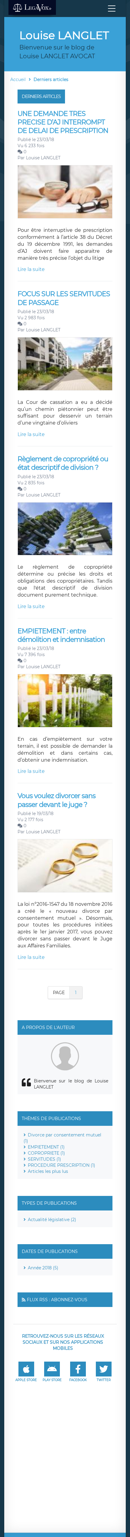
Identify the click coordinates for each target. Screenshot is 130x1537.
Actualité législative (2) (52, 1219)
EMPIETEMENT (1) (46, 1147)
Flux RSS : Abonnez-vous (57, 1299)
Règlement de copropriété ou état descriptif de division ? (63, 463)
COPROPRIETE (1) (46, 1153)
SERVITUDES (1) (44, 1159)
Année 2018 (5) (43, 1268)
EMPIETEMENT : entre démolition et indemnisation (61, 635)
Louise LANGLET (43, 158)
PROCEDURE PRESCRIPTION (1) (61, 1165)
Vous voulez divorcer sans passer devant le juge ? (57, 800)
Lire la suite (31, 269)
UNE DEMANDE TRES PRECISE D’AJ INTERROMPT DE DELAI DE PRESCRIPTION (63, 122)
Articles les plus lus (48, 1171)
